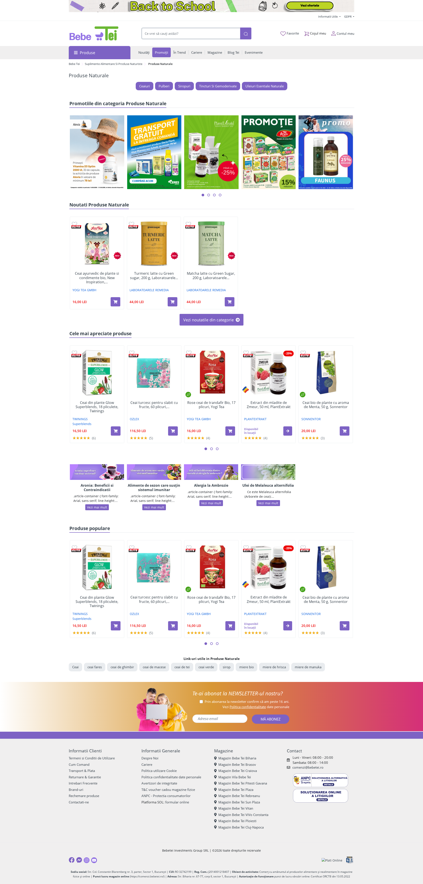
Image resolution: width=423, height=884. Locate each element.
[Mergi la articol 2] (209, 195)
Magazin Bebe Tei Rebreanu (239, 796)
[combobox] (190, 34)
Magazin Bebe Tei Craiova (237, 770)
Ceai (75, 667)
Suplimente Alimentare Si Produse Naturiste (113, 64)
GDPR (348, 16)
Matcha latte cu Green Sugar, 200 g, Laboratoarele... (211, 275)
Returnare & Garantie (85, 777)
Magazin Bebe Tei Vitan (235, 808)
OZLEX (134, 419)
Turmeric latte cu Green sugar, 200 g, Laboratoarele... (154, 275)
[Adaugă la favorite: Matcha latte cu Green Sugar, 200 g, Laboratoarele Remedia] (188, 223)
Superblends (81, 424)
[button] (287, 431)
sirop (226, 667)
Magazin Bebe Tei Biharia (237, 758)
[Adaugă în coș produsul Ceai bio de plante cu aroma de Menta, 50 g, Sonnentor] (344, 431)
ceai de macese (154, 667)
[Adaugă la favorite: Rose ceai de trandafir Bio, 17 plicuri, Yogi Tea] (188, 352)
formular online (177, 802)
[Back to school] (211, 6)
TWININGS (80, 419)
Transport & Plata (82, 770)
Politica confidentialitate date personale (171, 777)
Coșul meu (317, 33)
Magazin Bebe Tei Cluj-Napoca (241, 827)
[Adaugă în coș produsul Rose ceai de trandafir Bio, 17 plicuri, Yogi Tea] (230, 431)
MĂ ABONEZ (270, 719)
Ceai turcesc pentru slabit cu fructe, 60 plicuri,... (154, 405)
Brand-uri (76, 789)
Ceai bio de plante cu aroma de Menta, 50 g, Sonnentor (325, 405)
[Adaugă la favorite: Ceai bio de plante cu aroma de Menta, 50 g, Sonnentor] (303, 352)
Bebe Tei (74, 64)
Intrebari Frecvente (83, 783)
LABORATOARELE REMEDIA (149, 290)
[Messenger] (79, 860)
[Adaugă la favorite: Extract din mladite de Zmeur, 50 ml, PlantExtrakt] (246, 352)
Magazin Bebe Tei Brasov (237, 764)
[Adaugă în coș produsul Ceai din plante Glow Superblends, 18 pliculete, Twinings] (116, 431)
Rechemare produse (84, 796)
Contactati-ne (79, 802)
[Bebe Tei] (94, 33)
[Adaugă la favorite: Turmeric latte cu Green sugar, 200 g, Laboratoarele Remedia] (131, 223)
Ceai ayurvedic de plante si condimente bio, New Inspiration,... (97, 277)
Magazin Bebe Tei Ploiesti (237, 821)
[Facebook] (71, 860)
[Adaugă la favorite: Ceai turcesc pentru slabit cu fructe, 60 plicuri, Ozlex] (131, 352)
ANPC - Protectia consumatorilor (166, 796)
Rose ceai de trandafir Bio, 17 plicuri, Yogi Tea (211, 405)
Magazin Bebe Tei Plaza (235, 789)
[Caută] (245, 34)
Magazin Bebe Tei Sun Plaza (239, 802)
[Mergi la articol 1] (203, 195)
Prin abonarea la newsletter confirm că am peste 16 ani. (247, 701)
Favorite (292, 33)
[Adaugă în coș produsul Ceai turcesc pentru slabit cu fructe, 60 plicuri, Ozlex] (173, 431)
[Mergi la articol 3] (214, 195)
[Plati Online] (332, 860)
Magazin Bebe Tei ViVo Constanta (243, 814)
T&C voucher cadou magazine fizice (168, 789)
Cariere (146, 764)
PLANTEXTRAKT (255, 419)
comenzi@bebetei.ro (307, 767)
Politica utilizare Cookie (159, 770)
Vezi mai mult (97, 507)
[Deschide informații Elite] (76, 227)
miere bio (246, 667)
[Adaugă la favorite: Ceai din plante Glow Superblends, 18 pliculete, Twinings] (74, 352)
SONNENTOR (311, 419)
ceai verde (206, 667)
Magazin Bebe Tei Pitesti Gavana (242, 783)
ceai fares (94, 667)
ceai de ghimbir (122, 667)
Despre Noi (149, 758)
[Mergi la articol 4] (220, 195)
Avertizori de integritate (159, 783)
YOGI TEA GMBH (84, 290)
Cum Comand (79, 764)
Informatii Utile (328, 16)
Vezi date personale (256, 707)
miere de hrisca (274, 667)
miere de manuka (308, 667)
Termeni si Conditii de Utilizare (92, 758)
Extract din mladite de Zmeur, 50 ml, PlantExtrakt (269, 405)
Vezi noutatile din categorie (209, 319)
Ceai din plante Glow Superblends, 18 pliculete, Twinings (97, 407)
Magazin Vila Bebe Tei (234, 777)
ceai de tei (182, 667)
